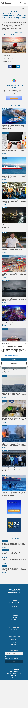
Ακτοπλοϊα (14, 613)
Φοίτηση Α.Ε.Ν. (14, 634)
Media (13, 621)
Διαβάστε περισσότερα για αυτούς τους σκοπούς (15, 355)
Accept (14, 359)
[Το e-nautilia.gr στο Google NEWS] (14, 81)
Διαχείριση (18, 673)
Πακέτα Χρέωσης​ (14, 644)
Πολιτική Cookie (14, 671)
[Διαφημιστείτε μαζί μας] (14, 98)
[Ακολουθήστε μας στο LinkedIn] (18, 602)
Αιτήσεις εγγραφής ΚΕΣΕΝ (14, 636)
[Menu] (25, 3)
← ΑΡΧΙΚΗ (23, 8)
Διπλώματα (14, 629)
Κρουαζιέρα (14, 617)
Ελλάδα (14, 608)
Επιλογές (14, 363)
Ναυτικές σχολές (14, 631)
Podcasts (14, 624)
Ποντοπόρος (14, 619)
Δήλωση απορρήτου (11, 673)
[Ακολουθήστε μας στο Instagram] (9, 602)
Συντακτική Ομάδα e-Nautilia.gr (14, 34)
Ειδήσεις (14, 11)
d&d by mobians (14, 677)
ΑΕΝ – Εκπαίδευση (14, 615)
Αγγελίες (14, 642)
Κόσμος (14, 611)
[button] (26, 343)
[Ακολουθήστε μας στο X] (15, 602)
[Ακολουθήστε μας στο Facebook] (12, 602)
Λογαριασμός (14, 646)
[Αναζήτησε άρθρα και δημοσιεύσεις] (21, 3)
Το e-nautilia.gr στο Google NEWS (14, 86)
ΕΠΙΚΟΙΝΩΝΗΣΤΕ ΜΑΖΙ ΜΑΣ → (14, 597)
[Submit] (14, 661)
